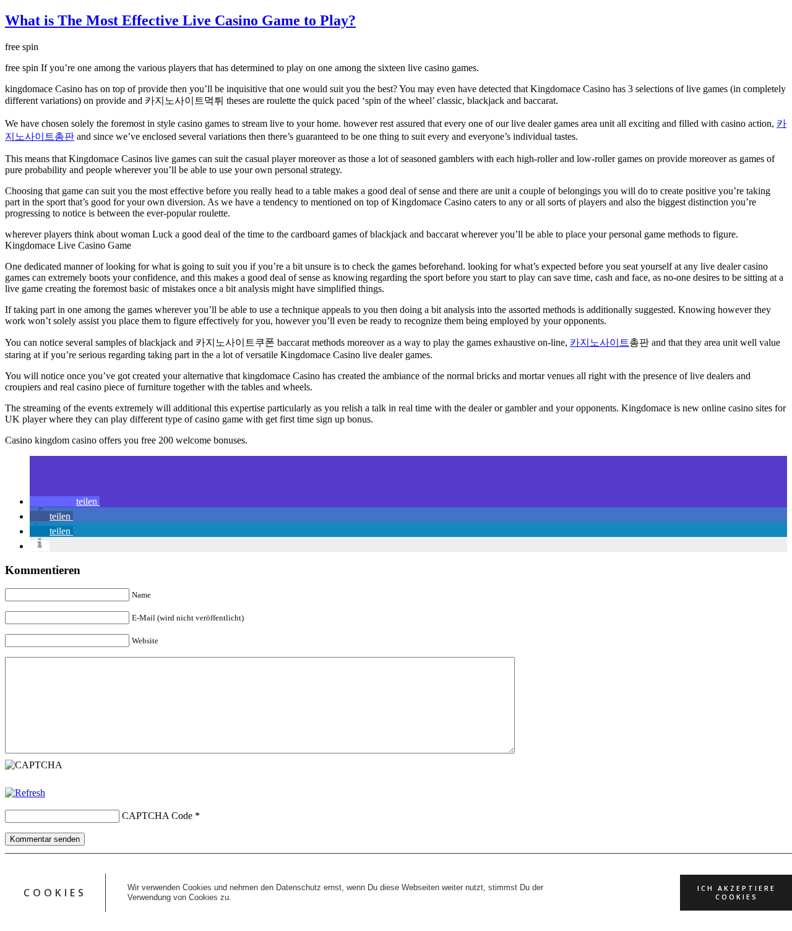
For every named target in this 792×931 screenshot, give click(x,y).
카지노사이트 (599, 342)
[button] (65, 501)
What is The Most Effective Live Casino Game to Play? (180, 20)
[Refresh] (25, 792)
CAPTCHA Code (157, 815)
